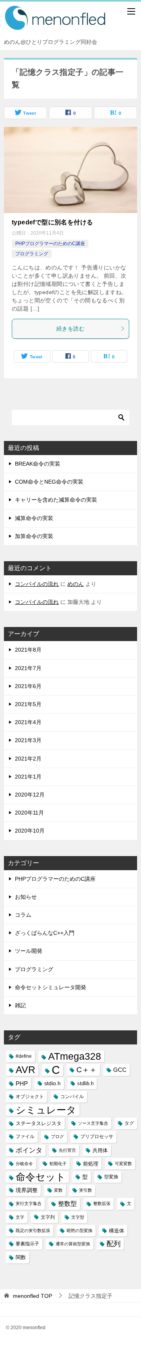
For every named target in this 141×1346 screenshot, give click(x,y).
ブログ (57, 1136)
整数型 (67, 1203)
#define (24, 1056)
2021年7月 (28, 668)
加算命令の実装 (34, 536)
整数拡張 (101, 1203)
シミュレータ (46, 1110)
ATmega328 (74, 1056)
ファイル (25, 1136)
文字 (20, 1217)
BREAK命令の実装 (37, 464)
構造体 (116, 1231)
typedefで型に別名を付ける (52, 222)
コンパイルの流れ (37, 584)
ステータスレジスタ (38, 1123)
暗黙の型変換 (79, 1230)
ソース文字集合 (93, 1123)
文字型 (77, 1217)
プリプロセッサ (96, 1136)
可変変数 (123, 1163)
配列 (114, 1244)
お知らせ (26, 897)
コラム (23, 915)
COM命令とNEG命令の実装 (49, 482)
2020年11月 (29, 812)
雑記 (20, 1005)
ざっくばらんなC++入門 (44, 933)
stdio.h (52, 1083)
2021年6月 (28, 686)
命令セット (41, 1177)
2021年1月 (28, 776)
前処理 (90, 1164)
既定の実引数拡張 (33, 1230)
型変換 (111, 1177)
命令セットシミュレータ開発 (50, 987)
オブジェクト (30, 1096)
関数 (21, 1257)
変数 (58, 1190)
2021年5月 (28, 704)
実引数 (85, 1190)
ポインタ (29, 1150)
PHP (22, 1083)
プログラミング (31, 254)
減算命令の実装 (34, 518)
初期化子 (58, 1163)
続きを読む (70, 328)
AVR (25, 1069)
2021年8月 (28, 650)
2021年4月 (28, 722)
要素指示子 (27, 1244)
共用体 (100, 1150)
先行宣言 (67, 1150)
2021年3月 (28, 740)
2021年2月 (28, 758)
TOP (32, 1296)
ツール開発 (28, 951)
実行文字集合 (29, 1203)
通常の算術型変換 (73, 1243)
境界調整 (27, 1190)
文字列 (48, 1217)
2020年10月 (30, 830)
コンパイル (72, 1096)
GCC (120, 1069)
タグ (129, 1123)
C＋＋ (86, 1070)
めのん (75, 584)
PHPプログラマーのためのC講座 (50, 243)
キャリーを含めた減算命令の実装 (56, 500)
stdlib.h (85, 1083)
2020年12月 (30, 794)
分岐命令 (24, 1163)
